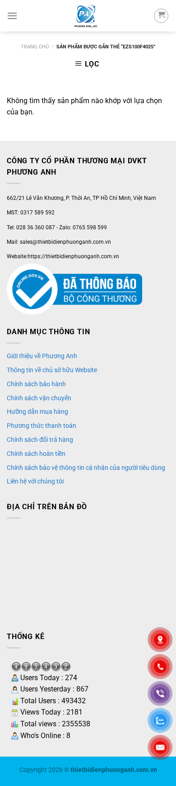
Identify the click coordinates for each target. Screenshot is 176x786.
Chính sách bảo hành (36, 384)
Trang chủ (35, 47)
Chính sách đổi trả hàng (40, 439)
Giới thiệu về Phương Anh (42, 356)
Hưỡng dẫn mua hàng (37, 411)
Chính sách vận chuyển (39, 398)
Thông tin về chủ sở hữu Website (52, 370)
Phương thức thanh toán (41, 425)
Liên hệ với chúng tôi (35, 481)
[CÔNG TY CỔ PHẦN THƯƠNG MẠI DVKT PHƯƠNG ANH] (85, 16)
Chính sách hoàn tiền (36, 453)
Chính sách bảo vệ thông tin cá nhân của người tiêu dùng (86, 467)
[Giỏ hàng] (161, 16)
